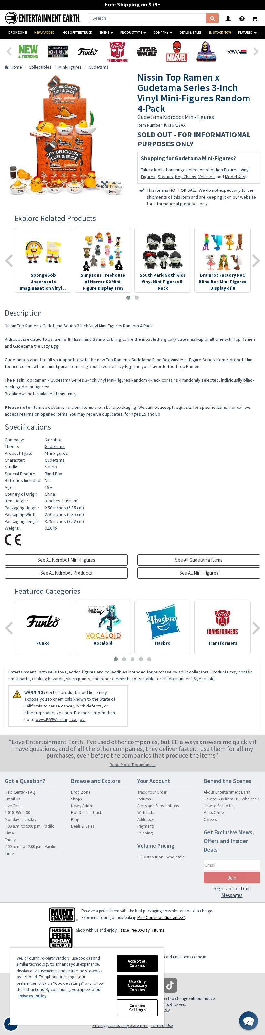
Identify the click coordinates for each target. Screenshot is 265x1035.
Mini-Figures (56, 453)
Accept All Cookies (137, 963)
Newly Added (44, 32)
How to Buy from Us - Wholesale (232, 799)
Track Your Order (151, 792)
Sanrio (51, 467)
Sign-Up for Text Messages (232, 891)
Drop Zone (80, 792)
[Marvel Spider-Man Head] (177, 51)
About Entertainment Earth (227, 792)
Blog (75, 819)
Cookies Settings (137, 1008)
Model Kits (235, 176)
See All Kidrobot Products (66, 573)
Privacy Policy (32, 996)
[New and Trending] (28, 51)
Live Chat (13, 806)
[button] (248, 1020)
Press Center (214, 812)
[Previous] (9, 51)
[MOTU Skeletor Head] (206, 51)
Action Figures (224, 170)
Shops (76, 799)
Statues (165, 176)
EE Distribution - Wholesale (160, 857)
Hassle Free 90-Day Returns (141, 930)
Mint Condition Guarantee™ (161, 917)
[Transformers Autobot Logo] (117, 51)
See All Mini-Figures (198, 573)
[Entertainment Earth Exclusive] (58, 51)
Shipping (145, 833)
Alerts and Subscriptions (158, 806)
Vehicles (206, 176)
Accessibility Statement (128, 1025)
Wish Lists (145, 812)
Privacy (98, 1025)
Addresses (145, 819)
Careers (210, 819)
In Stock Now (220, 32)
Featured (245, 32)
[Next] (256, 51)
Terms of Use (162, 1025)
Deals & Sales (191, 32)
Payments (145, 826)
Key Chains (185, 176)
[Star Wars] (147, 51)
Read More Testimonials (133, 764)
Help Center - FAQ (20, 792)
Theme (105, 32)
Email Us (12, 799)
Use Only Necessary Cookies (137, 986)
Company (161, 32)
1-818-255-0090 (17, 812)
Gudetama (55, 446)
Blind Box (53, 474)
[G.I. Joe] (236, 51)
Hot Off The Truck (77, 32)
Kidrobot (53, 440)
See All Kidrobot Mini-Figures (66, 560)
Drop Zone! (17, 32)
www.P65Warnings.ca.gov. (61, 719)
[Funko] (87, 51)
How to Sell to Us (218, 806)
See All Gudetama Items (199, 560)
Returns (144, 799)
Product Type (131, 32)
